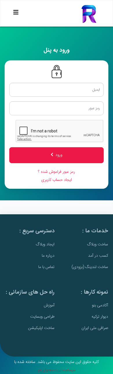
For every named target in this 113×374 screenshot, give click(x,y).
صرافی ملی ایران (94, 328)
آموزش (49, 305)
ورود (58, 155)
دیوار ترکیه (100, 316)
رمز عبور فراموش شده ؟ (56, 171)
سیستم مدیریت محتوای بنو (56, 370)
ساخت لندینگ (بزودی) (90, 267)
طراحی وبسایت (42, 316)
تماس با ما (46, 267)
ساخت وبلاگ (97, 244)
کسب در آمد (98, 255)
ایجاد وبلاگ (45, 244)
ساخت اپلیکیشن (41, 328)
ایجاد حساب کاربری (56, 180)
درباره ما (48, 255)
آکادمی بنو (100, 305)
